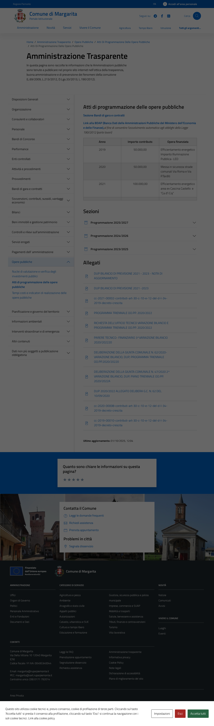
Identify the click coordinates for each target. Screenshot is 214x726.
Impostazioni (162, 713)
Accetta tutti (198, 713)
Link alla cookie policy (41, 718)
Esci (180, 713)
